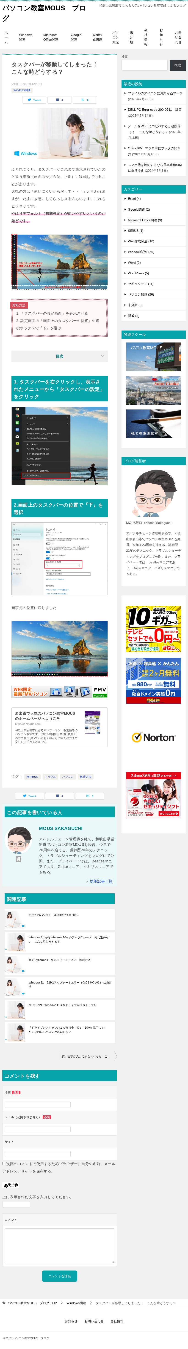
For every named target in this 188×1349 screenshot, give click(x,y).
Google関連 (76, 37)
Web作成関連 (97, 37)
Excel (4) (134, 198)
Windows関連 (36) (141, 252)
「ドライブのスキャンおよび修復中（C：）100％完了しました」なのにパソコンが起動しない (68, 1029)
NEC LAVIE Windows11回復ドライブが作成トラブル (63, 1005)
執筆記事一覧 (101, 881)
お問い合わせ (178, 37)
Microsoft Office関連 (50, 37)
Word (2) (134, 262)
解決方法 (85, 776)
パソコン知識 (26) (141, 294)
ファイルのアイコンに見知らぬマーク (155, 93)
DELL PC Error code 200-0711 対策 (155, 109)
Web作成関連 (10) (141, 241)
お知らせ (161, 37)
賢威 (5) (133, 316)
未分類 (131, 37)
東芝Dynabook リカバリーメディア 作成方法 (60, 960)
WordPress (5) (138, 273)
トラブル (50, 776)
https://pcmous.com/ (28, 724)
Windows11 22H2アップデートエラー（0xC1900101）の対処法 (70, 984)
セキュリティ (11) (141, 284)
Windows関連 (25, 37)
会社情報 (145, 37)
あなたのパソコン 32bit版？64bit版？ (54, 915)
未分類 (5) (135, 305)
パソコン (68, 776)
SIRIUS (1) (136, 230)
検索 (125, 56)
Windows (32, 776)
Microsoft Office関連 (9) (145, 220)
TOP (32, 1303)
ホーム (6, 37)
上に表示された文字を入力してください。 (38, 1197)
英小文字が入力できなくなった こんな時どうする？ (89, 1056)
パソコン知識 (115, 37)
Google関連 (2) (139, 209)
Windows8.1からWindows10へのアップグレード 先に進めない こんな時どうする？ (69, 939)
